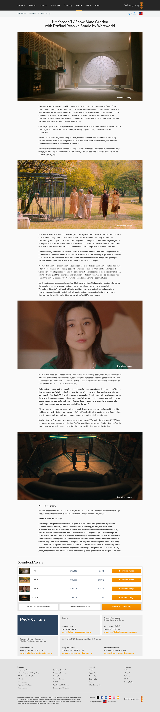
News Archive (34, 14)
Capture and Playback (25, 685)
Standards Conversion (60, 670)
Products (21, 5)
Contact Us (92, 676)
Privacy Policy (128, 682)
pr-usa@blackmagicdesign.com (77, 653)
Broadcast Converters (60, 673)
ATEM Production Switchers (26, 676)
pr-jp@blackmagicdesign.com (76, 632)
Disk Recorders (22, 682)
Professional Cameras (24, 670)
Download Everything (121, 606)
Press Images (46, 14)
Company (68, 5)
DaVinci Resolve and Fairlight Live (28, 673)
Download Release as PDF (38, 606)
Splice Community (95, 685)
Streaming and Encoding (61, 688)
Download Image (124, 97)
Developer (55, 5)
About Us (127, 673)
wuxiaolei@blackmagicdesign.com (120, 632)
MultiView (56, 682)
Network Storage (58, 679)
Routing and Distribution (61, 685)
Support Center (94, 673)
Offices (126, 670)
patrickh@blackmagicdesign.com (36, 653)
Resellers (33, 5)
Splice (88, 5)
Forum (97, 5)
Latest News (22, 14)
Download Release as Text (80, 606)
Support (43, 5)
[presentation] (21, 66)
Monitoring (56, 676)
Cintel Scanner (22, 688)
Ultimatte (21, 679)
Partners (127, 676)
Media (79, 5)
